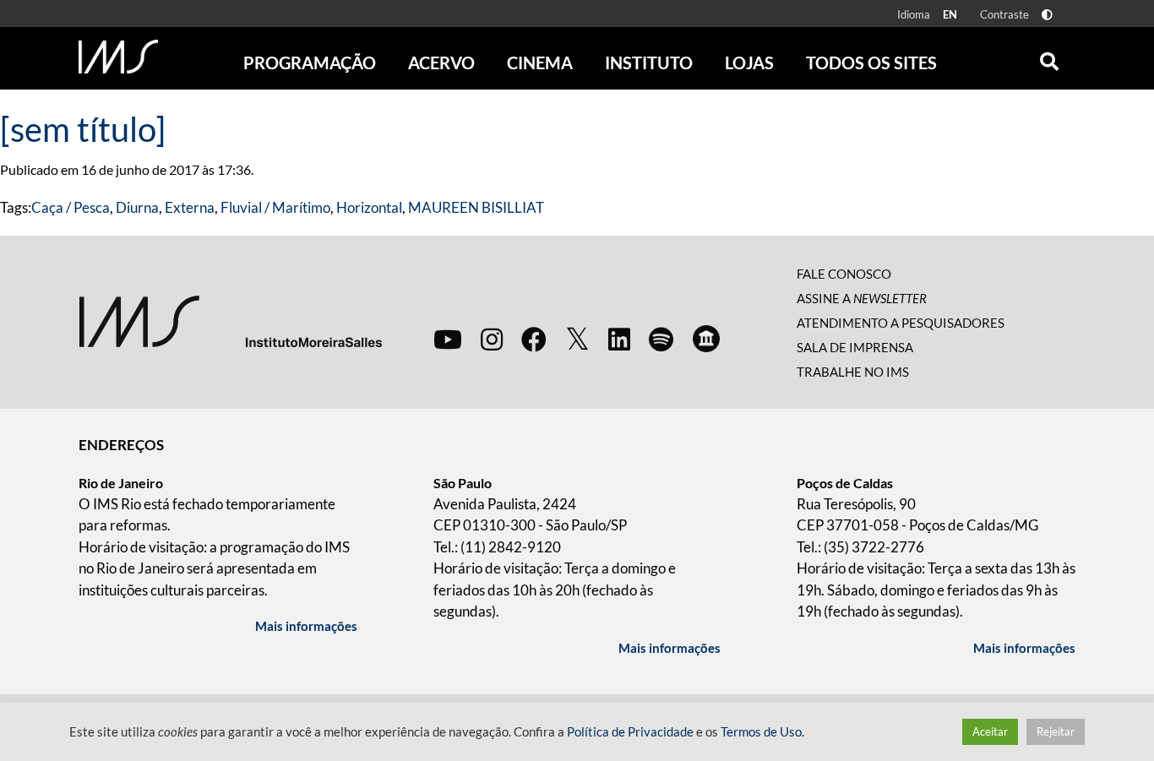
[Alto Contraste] (1047, 15)
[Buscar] (1049, 57)
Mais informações (306, 625)
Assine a (862, 298)
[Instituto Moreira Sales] (230, 321)
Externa (190, 207)
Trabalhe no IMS (853, 371)
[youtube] (447, 338)
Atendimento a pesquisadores (900, 322)
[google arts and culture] (706, 338)
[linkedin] (619, 338)
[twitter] (577, 339)
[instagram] (492, 338)
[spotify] (661, 338)
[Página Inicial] (118, 56)
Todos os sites (871, 62)
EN (950, 14)
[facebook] (534, 338)
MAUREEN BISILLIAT (476, 207)
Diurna (137, 207)
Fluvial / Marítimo (275, 207)
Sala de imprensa (855, 347)
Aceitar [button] (990, 731)
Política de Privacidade (630, 732)
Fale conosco (844, 273)
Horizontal (369, 207)
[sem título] (83, 129)
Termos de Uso (761, 732)
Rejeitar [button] (1056, 731)
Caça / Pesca (70, 207)
